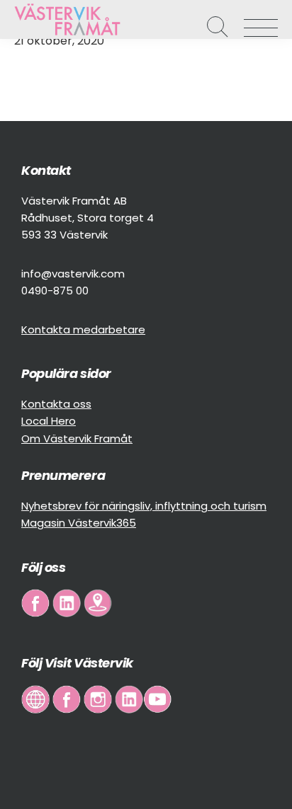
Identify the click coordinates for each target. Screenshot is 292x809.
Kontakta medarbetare (83, 329)
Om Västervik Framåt (77, 438)
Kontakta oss (56, 403)
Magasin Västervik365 (78, 522)
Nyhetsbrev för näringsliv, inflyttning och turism (143, 505)
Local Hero (48, 420)
